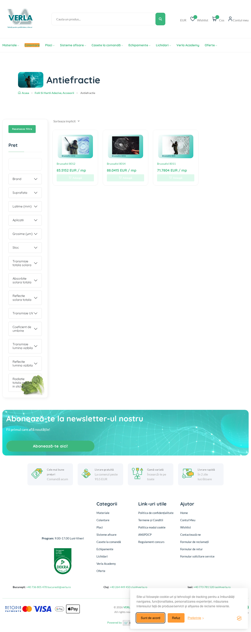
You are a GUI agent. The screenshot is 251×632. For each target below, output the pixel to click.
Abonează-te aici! (50, 446)
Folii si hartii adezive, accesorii (54, 93)
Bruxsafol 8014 (116, 163)
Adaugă (77, 177)
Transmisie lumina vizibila (23, 346)
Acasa (25, 93)
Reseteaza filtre (22, 128)
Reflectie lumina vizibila (23, 363)
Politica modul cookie (152, 527)
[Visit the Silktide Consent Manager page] (239, 618)
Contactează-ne (190, 534)
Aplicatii (18, 220)
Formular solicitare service (197, 556)
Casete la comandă (106, 45)
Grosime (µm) (23, 234)
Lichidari (162, 45)
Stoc (16, 247)
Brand (17, 179)
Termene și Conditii (150, 520)
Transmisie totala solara (22, 263)
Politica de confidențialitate (156, 513)
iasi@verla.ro (223, 587)
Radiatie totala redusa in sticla (22, 382)
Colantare (102, 520)
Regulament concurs (151, 542)
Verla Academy (187, 45)
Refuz (176, 618)
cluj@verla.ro (139, 587)
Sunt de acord (150, 618)
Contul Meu (187, 520)
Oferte (210, 45)
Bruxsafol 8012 (66, 163)
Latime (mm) (22, 206)
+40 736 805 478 (36, 587)
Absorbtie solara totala (22, 280)
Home (184, 513)
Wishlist (185, 527)
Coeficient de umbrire (22, 329)
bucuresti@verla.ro (59, 587)
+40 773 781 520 (204, 587)
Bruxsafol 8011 (166, 163)
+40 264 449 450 (120, 587)
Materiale (9, 45)
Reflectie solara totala (22, 297)
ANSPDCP (145, 534)
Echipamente (138, 45)
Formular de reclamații (194, 542)
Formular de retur (191, 549)
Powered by (114, 622)
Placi (48, 45)
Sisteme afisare (72, 45)
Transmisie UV (23, 313)
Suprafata (20, 193)
